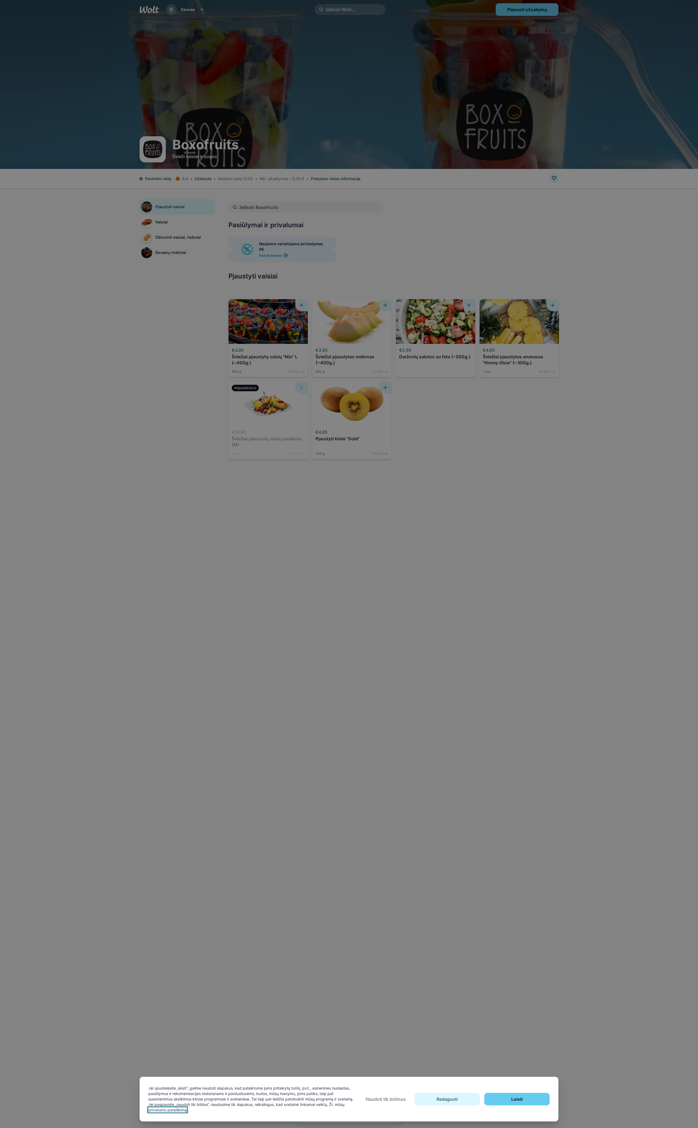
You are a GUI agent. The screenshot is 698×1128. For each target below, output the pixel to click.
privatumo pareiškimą (167, 1110)
